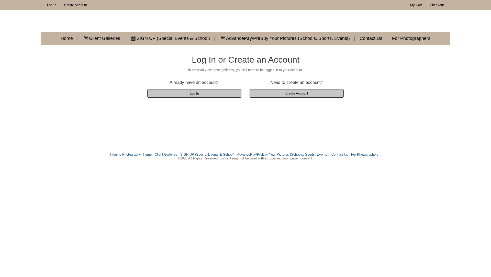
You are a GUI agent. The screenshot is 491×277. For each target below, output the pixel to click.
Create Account (75, 5)
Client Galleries (104, 38)
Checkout (437, 5)
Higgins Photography (125, 154)
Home (67, 38)
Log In (51, 5)
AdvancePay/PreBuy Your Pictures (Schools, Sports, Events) (288, 38)
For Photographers (411, 38)
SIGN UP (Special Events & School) (173, 38)
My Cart (416, 5)
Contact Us (371, 38)
